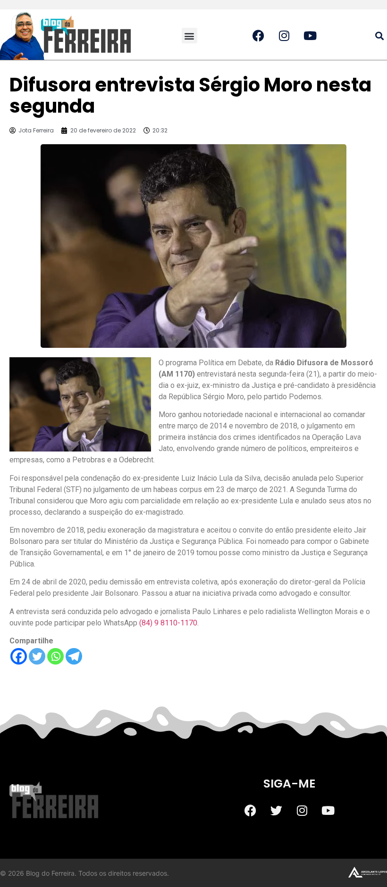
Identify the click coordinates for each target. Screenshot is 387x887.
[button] (189, 35)
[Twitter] (37, 656)
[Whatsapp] (55, 656)
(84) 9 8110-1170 (168, 622)
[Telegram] (74, 656)
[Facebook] (18, 656)
